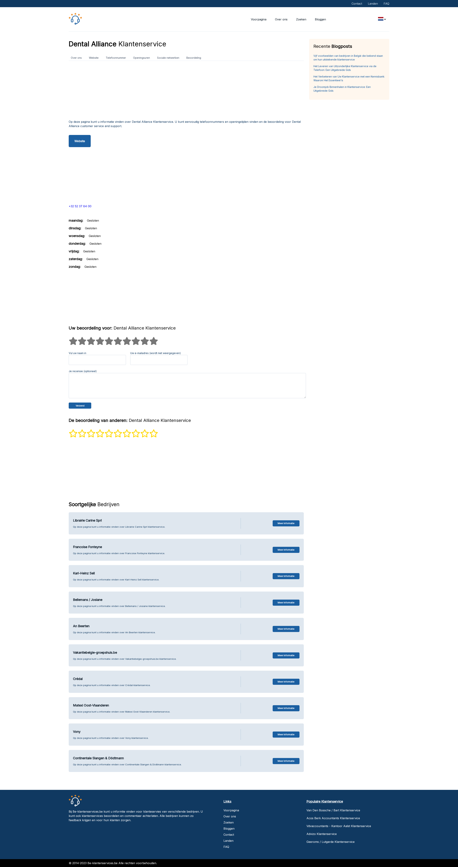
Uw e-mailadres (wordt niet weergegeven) (155, 353)
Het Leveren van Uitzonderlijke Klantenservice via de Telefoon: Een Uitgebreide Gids (344, 68)
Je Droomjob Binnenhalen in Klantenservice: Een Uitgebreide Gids (342, 88)
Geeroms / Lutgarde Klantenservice (330, 842)
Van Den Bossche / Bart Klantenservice (333, 810)
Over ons (281, 19)
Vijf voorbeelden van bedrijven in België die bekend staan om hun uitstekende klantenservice (348, 57)
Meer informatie (286, 523)
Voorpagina (258, 19)
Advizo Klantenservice (321, 834)
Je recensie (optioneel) (83, 371)
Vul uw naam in (77, 353)
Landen (373, 3)
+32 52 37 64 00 (80, 206)
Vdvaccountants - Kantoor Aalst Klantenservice (338, 826)
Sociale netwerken (168, 57)
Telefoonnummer (116, 57)
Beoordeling (193, 57)
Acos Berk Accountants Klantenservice (333, 818)
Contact (357, 3)
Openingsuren (141, 57)
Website (94, 57)
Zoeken (301, 19)
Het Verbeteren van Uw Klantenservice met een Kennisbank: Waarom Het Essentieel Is (349, 78)
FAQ (386, 3)
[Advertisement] (176, 92)
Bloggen (320, 19)
